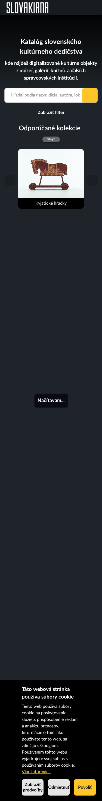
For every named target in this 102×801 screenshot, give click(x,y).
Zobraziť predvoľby (32, 787)
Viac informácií (36, 772)
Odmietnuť (58, 787)
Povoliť (85, 787)
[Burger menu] (97, 7)
